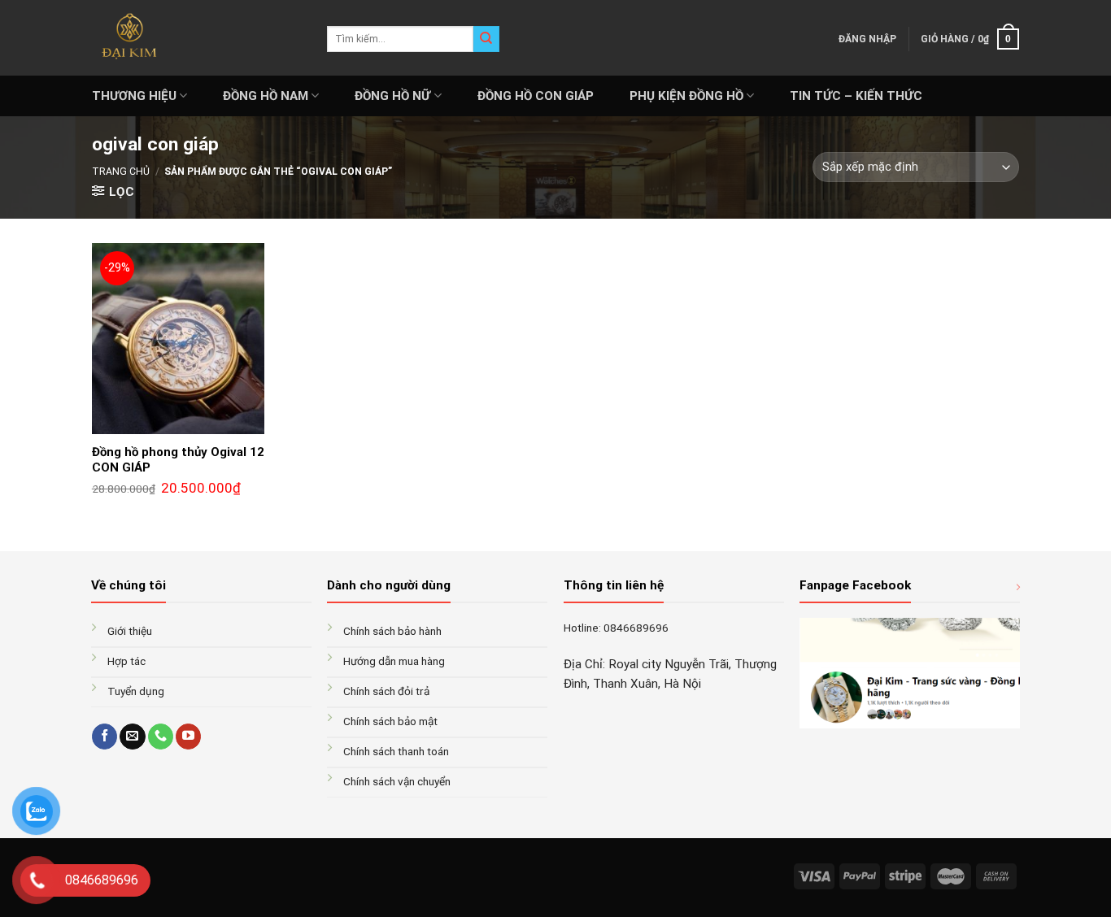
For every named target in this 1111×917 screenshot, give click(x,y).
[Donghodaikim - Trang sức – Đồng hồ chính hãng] (197, 38)
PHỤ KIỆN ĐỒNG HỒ (686, 96)
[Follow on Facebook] (104, 737)
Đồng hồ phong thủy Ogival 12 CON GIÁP (178, 460)
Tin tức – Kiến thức (856, 96)
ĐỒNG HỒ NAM (265, 96)
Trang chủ (121, 171)
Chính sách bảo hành (392, 630)
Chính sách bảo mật (390, 721)
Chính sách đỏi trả (386, 691)
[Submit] (486, 39)
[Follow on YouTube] (188, 737)
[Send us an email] (132, 737)
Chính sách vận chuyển (397, 781)
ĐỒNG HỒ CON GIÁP (535, 96)
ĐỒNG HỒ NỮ (392, 96)
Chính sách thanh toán (396, 751)
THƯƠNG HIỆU (134, 96)
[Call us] (160, 737)
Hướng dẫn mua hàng (394, 660)
